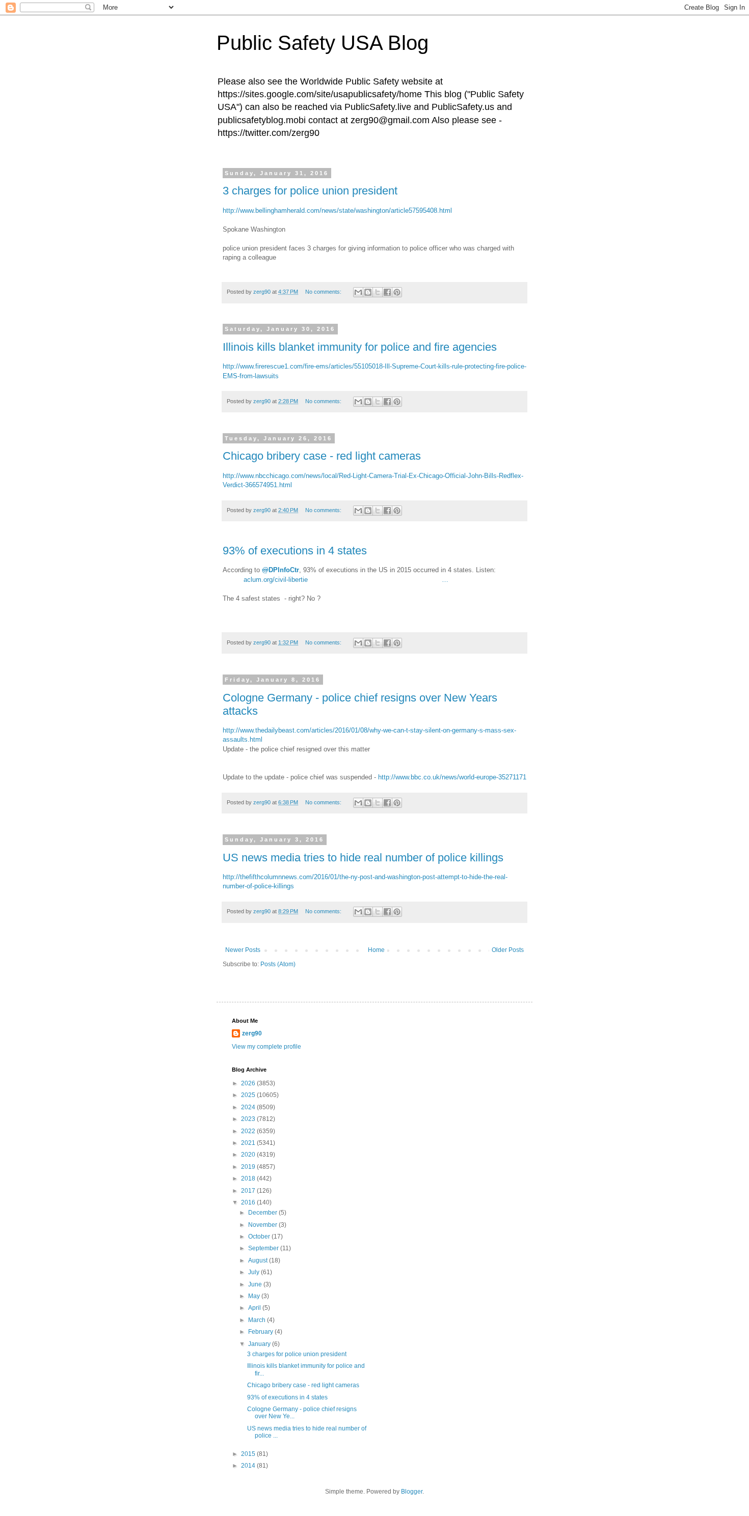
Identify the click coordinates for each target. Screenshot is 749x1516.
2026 (249, 1083)
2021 (249, 1142)
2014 (249, 1465)
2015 (249, 1453)
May (254, 1296)
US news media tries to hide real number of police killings (363, 857)
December (263, 1212)
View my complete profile (266, 1046)
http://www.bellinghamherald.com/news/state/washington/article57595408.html (337, 210)
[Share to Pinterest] (397, 292)
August (258, 1260)
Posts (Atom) (278, 964)
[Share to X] (377, 292)
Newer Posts (242, 949)
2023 (249, 1118)
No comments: (324, 292)
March (257, 1320)
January (260, 1343)
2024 (249, 1107)
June (255, 1284)
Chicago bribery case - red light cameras (322, 456)
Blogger (411, 1491)
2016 (249, 1202)
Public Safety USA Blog (323, 43)
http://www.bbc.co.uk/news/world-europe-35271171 (452, 777)
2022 (249, 1131)
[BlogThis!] (368, 292)
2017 (249, 1190)
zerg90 (252, 1033)
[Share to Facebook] (387, 292)
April (255, 1307)
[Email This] (358, 292)
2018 (249, 1178)
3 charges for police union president (310, 190)
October (260, 1236)
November (263, 1224)
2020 (249, 1154)
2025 (249, 1095)
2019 (249, 1166)
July (254, 1272)
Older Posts (508, 949)
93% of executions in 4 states (295, 550)
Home (376, 949)
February (261, 1331)
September (264, 1248)
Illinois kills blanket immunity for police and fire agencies (360, 347)
